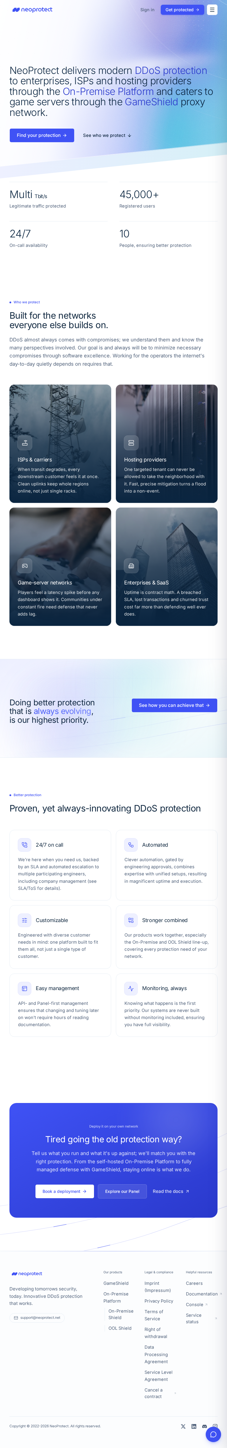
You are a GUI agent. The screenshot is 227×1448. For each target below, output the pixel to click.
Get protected (180, 9)
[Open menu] (212, 9)
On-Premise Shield (121, 1314)
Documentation (202, 1294)
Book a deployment (61, 1191)
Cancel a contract (154, 1393)
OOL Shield (120, 1328)
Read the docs (168, 1191)
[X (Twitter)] (183, 1426)
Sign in (147, 9)
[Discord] (204, 1426)
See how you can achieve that (171, 705)
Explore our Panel (122, 1191)
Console (194, 1304)
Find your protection (39, 135)
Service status (194, 1318)
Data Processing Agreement (156, 1354)
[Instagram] (215, 1426)
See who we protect (104, 135)
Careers (194, 1283)
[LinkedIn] (194, 1426)
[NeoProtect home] (32, 10)
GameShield (116, 1283)
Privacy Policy (159, 1301)
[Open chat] (213, 1434)
